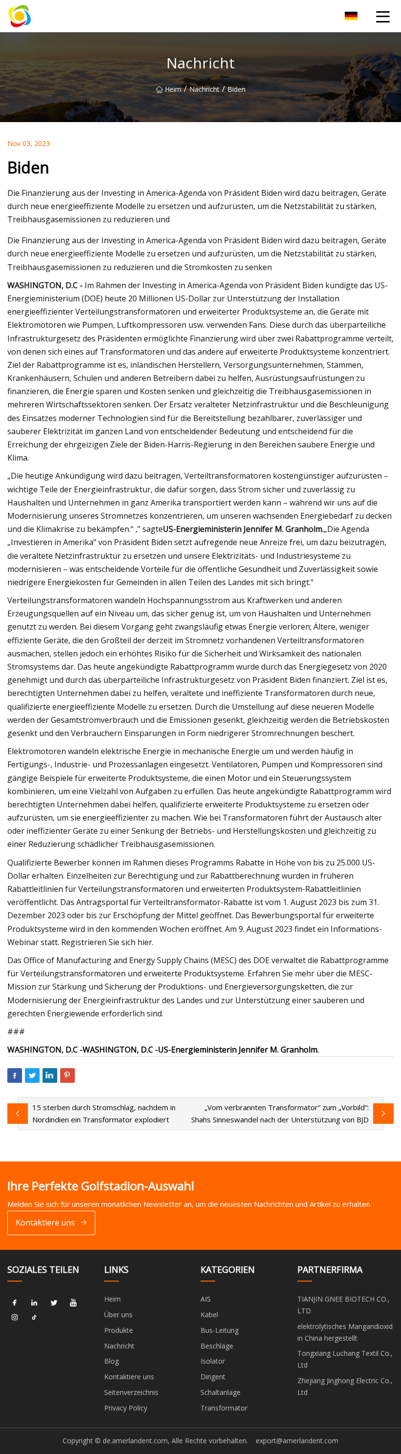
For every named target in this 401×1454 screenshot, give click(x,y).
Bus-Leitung (219, 1330)
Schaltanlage (220, 1392)
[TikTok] (34, 1317)
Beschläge (216, 1345)
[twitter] (53, 1302)
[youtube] (73, 1302)
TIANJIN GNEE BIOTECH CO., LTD (343, 1304)
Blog (111, 1361)
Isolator (212, 1361)
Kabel (209, 1314)
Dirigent (212, 1376)
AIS (205, 1299)
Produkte (118, 1330)
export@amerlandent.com (297, 1440)
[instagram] (14, 1317)
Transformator (223, 1407)
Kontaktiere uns (45, 1222)
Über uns (118, 1314)
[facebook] (14, 1302)
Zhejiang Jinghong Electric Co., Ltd (345, 1386)
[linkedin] (34, 1302)
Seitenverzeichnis (131, 1392)
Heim (173, 89)
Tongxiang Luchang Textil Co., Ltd (345, 1359)
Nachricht (204, 89)
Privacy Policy (125, 1407)
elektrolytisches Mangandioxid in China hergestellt (345, 1332)
